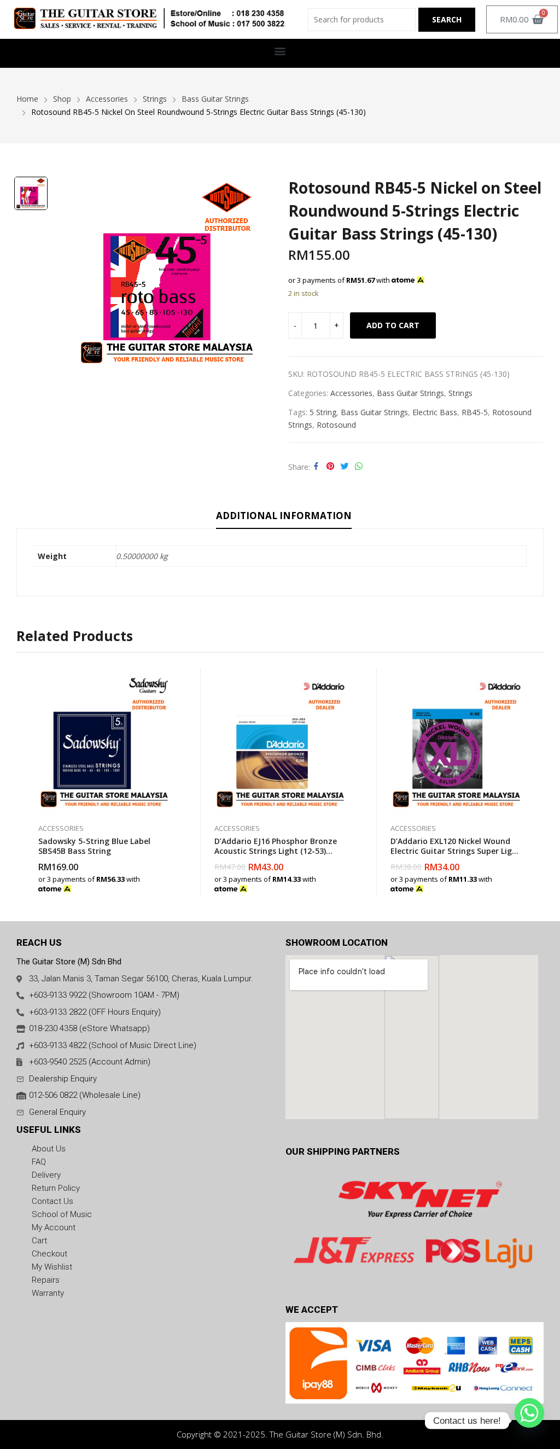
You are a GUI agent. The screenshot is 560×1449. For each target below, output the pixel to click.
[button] (280, 51)
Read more (171, 883)
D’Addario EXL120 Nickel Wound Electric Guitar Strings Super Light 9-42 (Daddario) (455, 851)
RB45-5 (475, 412)
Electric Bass (434, 412)
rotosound (336, 425)
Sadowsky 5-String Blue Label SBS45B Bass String (94, 846)
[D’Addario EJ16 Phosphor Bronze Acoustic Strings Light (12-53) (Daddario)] (280, 740)
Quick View (171, 680)
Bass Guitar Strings (410, 393)
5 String (323, 412)
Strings (460, 393)
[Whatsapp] (529, 1420)
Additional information (284, 515)
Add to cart (392, 325)
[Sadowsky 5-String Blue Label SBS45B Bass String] (104, 740)
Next (535, 783)
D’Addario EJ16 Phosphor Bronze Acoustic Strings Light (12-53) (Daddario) (275, 851)
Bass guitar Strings (374, 412)
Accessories (351, 393)
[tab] (283, 517)
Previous (25, 783)
